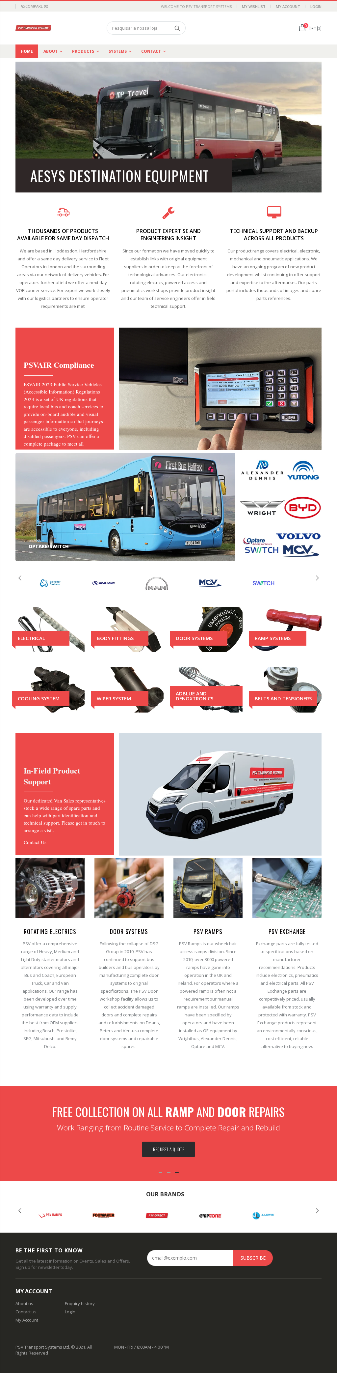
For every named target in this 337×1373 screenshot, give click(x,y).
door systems (129, 931)
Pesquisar (177, 28)
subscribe (253, 1258)
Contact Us (35, 842)
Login (316, 6)
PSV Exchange (287, 931)
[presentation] (19, 578)
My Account (288, 6)
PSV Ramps (208, 931)
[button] (117, 549)
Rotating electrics (50, 931)
